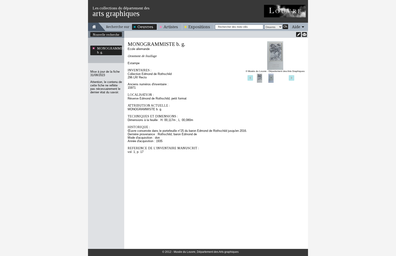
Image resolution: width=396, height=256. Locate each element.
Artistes (171, 27)
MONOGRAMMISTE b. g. (109, 50)
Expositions (199, 27)
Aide (296, 27)
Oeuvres (145, 27)
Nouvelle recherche (106, 34)
